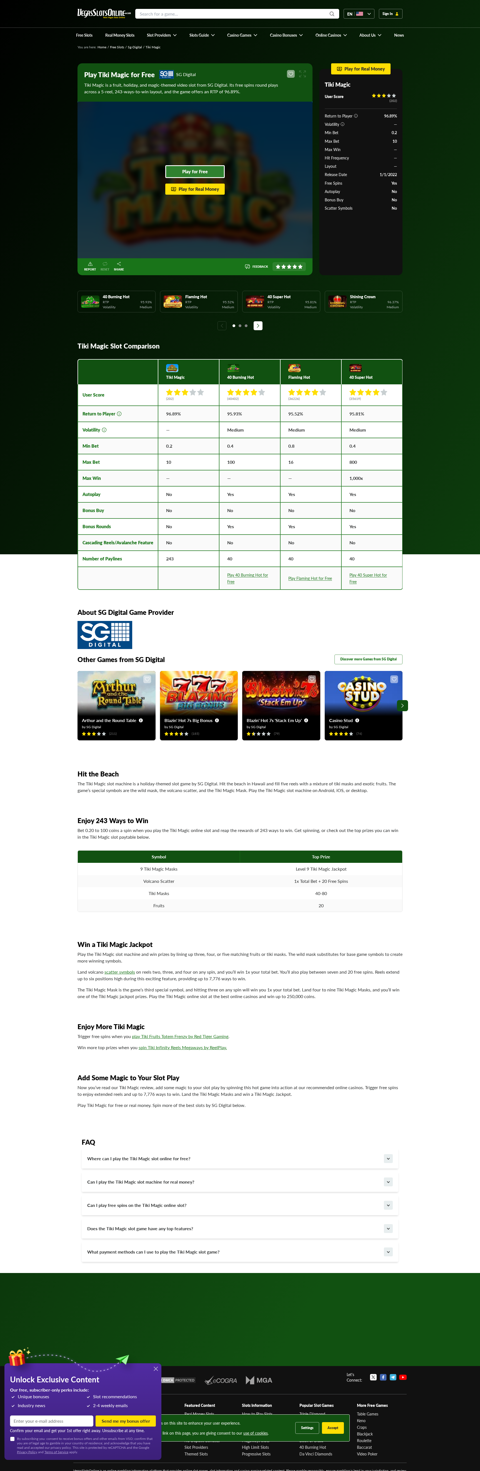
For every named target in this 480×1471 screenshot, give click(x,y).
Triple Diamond (312, 1414)
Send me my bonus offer (126, 1421)
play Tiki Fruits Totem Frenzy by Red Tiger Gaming (180, 1036)
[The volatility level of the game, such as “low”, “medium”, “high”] (342, 124)
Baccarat (364, 1447)
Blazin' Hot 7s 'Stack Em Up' (274, 720)
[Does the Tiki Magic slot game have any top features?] (388, 1228)
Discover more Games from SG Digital (368, 659)
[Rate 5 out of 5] (300, 266)
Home (102, 47)
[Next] (258, 325)
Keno (361, 1420)
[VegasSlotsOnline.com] (104, 14)
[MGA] (259, 1380)
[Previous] (222, 325)
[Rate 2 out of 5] (283, 266)
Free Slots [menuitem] (84, 35)
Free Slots (117, 47)
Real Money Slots (199, 1414)
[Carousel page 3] (246, 325)
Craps (362, 1427)
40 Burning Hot (312, 1447)
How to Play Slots (257, 1414)
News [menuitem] (399, 35)
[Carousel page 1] (233, 325)
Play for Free (195, 171)
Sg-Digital (135, 47)
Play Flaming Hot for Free (310, 578)
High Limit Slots (255, 1447)
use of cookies (255, 1433)
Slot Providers (196, 1447)
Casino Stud (341, 720)
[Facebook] (383, 1377)
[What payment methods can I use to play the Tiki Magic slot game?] (388, 1251)
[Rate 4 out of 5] (294, 266)
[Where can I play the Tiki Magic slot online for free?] (388, 1158)
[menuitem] (162, 35)
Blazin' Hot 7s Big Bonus (188, 720)
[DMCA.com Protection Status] (176, 1380)
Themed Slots (196, 1454)
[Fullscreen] (302, 74)
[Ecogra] (220, 1380)
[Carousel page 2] (240, 325)
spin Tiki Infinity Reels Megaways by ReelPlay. (183, 1047)
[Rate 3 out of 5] (289, 266)
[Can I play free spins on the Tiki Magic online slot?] (388, 1205)
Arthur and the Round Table (109, 720)
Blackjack (365, 1434)
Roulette (364, 1440)
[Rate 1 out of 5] (278, 266)
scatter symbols (119, 972)
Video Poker (367, 1454)
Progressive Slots (256, 1454)
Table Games (367, 1414)
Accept (333, 1427)
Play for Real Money (199, 189)
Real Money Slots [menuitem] (119, 35)
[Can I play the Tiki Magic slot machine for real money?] (388, 1181)
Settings (307, 1427)
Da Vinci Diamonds (315, 1454)
